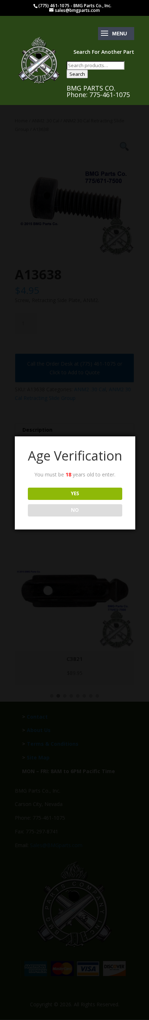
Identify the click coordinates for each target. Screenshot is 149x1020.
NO (75, 510)
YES (75, 493)
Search (77, 74)
